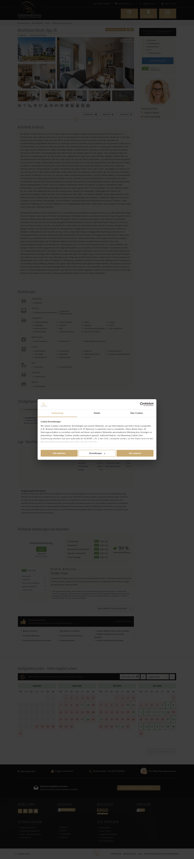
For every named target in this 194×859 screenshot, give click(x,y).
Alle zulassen (135, 453)
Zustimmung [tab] (57, 413)
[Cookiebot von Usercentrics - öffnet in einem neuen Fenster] (141, 404)
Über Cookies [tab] (136, 413)
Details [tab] (97, 413)
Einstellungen (95, 453)
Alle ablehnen (59, 453)
